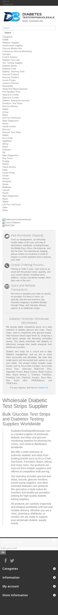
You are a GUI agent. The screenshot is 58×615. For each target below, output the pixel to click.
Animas (6, 178)
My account (10, 586)
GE (3, 152)
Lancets (6, 190)
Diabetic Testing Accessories (15, 100)
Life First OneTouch (11, 118)
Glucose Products (10, 74)
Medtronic (7, 187)
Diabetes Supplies (10, 42)
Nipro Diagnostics (10, 120)
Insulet (5, 175)
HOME (5, 40)
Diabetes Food (9, 68)
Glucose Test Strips (11, 132)
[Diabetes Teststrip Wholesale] (29, 17)
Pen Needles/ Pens (11, 92)
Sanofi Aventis (9, 126)
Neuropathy (7, 86)
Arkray (5, 112)
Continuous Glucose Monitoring (17, 51)
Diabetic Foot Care (11, 60)
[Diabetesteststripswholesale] (16, 219)
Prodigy (6, 161)
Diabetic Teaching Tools (13, 71)
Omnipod (6, 181)
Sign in (5, 1)
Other (5, 170)
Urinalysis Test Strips (12, 103)
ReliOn (5, 164)
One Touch (7, 158)
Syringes (6, 54)
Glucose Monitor (10, 106)
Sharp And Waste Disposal (14, 89)
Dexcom (6, 129)
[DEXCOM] (8, 225)
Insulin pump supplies (12, 45)
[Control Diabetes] (11, 222)
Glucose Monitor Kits (12, 48)
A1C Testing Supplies (12, 63)
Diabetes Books (9, 66)
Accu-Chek (7, 138)
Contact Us (7, 4)
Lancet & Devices (10, 83)
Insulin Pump (8, 173)
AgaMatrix (7, 141)
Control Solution (9, 57)
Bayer (5, 115)
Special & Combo (10, 94)
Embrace (6, 149)
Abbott (5, 109)
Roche (5, 123)
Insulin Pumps (9, 80)
